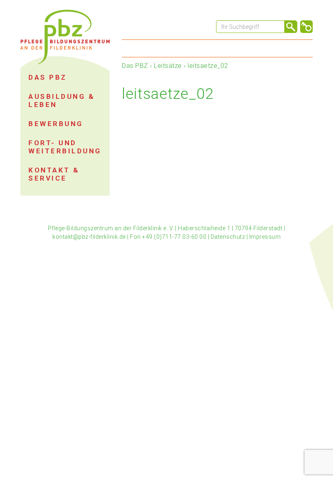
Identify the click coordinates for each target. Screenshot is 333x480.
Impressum (265, 236)
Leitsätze (168, 66)
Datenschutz (228, 236)
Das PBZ (135, 66)
